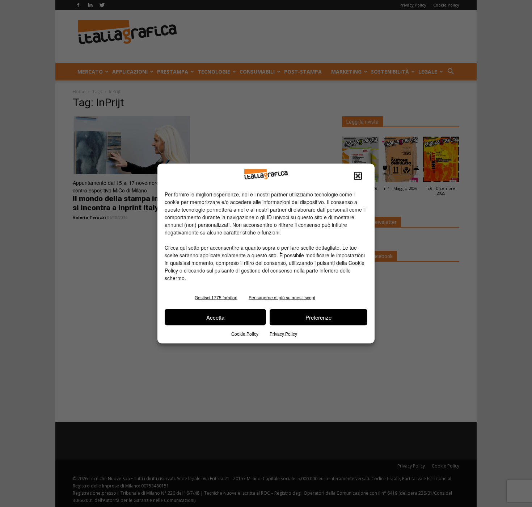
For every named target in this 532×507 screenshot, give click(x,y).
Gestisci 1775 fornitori (216, 297)
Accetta (215, 317)
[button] (358, 176)
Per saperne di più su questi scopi (282, 297)
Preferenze (318, 317)
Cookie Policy (244, 334)
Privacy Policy (283, 334)
